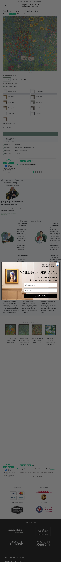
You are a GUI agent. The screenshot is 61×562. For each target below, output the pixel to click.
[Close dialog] (57, 264)
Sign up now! (40, 296)
